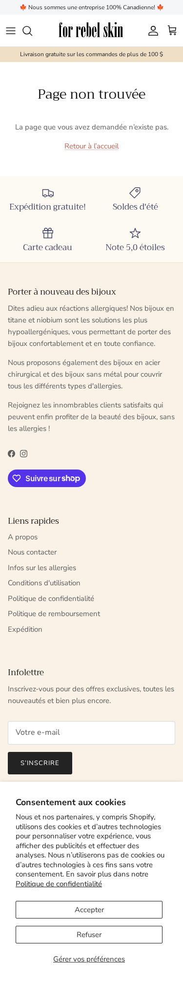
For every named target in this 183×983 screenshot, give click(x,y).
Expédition (25, 629)
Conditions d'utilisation (44, 583)
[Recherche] (32, 31)
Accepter (89, 910)
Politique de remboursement (54, 614)
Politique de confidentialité (59, 884)
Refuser (89, 935)
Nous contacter (32, 552)
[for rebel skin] (91, 31)
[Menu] (10, 31)
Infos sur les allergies (42, 568)
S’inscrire (40, 763)
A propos (23, 537)
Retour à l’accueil (91, 146)
